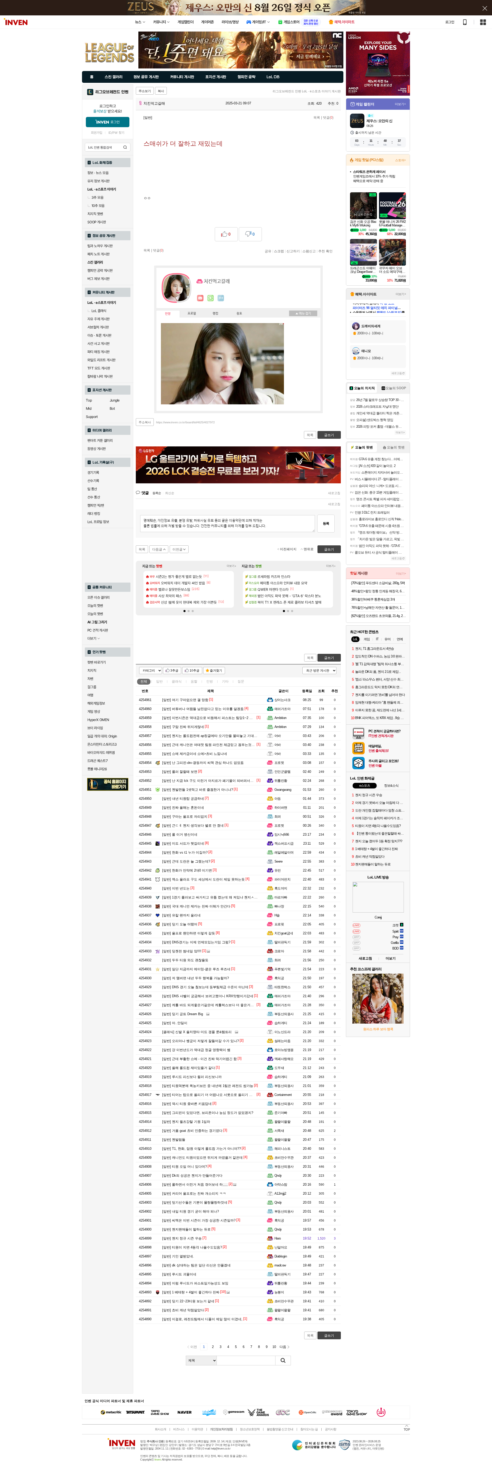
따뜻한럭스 (282, 987)
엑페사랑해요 (284, 1059)
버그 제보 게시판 (98, 279)
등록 (326, 523)
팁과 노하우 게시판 (99, 246)
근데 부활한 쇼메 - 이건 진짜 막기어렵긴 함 (199, 1059)
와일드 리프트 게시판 (101, 360)
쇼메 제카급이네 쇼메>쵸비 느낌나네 (194, 754)
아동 (277, 799)
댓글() (328, 117)
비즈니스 (178, 1429)
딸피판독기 (282, 942)
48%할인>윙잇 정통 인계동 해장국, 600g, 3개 (378, 591)
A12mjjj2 (280, 1193)
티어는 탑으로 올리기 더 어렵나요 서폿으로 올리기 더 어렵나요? (215, 1095)
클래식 (177, 681)
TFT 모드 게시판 (98, 368)
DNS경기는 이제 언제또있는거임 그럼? (196, 942)
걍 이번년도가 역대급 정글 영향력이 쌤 (196, 1050)
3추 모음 (97, 197)
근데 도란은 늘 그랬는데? (186, 861)
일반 (159, 681)
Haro (277, 1238)
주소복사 (145, 422)
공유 (268, 251)
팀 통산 (92, 489)
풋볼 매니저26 (97, 769)
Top (89, 400)
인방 (209, 681)
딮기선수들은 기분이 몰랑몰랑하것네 (194, 1202)
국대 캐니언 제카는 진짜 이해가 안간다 (196, 906)
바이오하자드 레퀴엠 (101, 753)
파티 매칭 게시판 (98, 352)
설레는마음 (282, 1041)
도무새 (279, 1068)
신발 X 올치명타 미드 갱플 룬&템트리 (197, 1032)
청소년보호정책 (250, 1429)
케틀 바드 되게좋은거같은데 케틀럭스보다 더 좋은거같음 (209, 1005)
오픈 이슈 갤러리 (98, 597)
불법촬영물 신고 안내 (280, 1429)
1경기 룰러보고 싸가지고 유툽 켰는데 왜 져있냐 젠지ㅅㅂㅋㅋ (213, 897)
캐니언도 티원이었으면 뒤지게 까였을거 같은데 (202, 1158)
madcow (280, 1265)
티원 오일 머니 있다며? (184, 1166)
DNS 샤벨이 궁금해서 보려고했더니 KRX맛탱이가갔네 (207, 996)
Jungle (114, 400)
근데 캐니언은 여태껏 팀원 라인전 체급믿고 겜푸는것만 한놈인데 (215, 745)
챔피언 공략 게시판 (99, 270)
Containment (283, 1095)
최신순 (169, 493)
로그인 (449, 22)
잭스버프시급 (284, 843)
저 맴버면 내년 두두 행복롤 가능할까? (195, 978)
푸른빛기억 (282, 969)
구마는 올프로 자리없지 (184, 816)
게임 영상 (93, 711)
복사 (161, 91)
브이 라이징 (95, 728)
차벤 (90, 679)
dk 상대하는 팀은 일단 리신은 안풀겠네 (196, 1265)
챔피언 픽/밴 (95, 505)
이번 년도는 (176, 888)
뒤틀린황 (280, 781)
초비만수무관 (284, 1158)
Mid (88, 408)
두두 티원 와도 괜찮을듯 (185, 960)
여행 (90, 695)
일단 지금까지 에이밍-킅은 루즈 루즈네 (196, 969)
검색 (125, 147)
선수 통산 (93, 497)
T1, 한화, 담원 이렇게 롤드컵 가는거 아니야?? (201, 1149)
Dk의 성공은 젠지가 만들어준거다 (192, 1175)
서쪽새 (279, 1131)
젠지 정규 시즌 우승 (182, 1238)
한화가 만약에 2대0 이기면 (187, 870)
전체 (143, 681)
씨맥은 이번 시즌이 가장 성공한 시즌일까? (198, 1220)
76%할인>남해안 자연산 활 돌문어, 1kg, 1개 (378, 607)
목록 (316, 117)
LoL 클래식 (98, 311)
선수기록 (93, 481)
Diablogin (280, 1256)
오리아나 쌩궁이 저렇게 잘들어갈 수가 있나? (200, 1041)
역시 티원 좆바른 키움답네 (187, 1104)
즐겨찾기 (216, 670)
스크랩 (279, 251)
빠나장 (279, 906)
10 (274, 1347)
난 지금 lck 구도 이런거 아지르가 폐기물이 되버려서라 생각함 (213, 781)
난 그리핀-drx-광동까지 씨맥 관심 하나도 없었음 (203, 763)
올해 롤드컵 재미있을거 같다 (188, 1068)
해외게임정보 (96, 703)
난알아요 (280, 1247)
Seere (278, 861)
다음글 (157, 549)
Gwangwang (282, 790)
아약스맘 (280, 1184)
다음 (283, 1347)
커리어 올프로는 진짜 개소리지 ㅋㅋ (194, 1193)
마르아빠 (280, 897)
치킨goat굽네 (283, 933)
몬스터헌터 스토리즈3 (102, 744)
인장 (168, 314)
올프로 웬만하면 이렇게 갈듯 (188, 933)
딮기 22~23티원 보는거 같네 (188, 1301)
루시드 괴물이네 (179, 1274)
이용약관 (197, 1429)
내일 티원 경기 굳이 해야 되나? (190, 1211)
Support (92, 417)
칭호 (239, 313)
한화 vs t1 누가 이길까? (185, 852)
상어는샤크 (282, 700)
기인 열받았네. (178, 1256)
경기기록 (93, 473)
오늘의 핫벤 (95, 606)
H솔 (277, 915)
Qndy (278, 1175)
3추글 (174, 670)
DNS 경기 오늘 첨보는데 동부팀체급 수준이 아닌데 (205, 987)
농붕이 (279, 1292)
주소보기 (145, 91)
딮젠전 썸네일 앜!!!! (181, 951)
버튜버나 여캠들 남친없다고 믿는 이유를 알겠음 (203, 709)
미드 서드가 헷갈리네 (183, 843)
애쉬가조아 (282, 709)
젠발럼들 (173, 1140)
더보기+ (231, 566)
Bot (112, 408)
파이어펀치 (282, 879)
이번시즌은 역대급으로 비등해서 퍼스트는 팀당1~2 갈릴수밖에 (214, 718)
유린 (277, 870)
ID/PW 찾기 (116, 133)
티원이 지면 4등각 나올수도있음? (192, 1247)
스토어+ (400, 160)
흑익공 (279, 978)
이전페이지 (288, 549)
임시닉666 (281, 834)
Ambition (280, 718)
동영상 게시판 (96, 449)
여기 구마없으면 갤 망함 (185, 700)
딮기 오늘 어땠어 (179, 924)
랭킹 (215, 313)
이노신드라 (282, 1032)
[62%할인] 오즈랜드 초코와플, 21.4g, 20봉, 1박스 (378, 616)
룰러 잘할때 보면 (179, 772)
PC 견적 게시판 (97, 630)
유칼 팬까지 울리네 (181, 915)
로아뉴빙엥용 (284, 1050)
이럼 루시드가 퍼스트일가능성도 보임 (195, 1283)
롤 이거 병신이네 (179, 834)
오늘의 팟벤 (95, 614)
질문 (241, 681)
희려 (277, 816)
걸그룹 (91, 687)
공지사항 (330, 1429)
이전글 (177, 549)
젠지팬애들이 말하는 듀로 (186, 1229)
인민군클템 (282, 772)
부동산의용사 (284, 1014)
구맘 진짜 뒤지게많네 (183, 727)
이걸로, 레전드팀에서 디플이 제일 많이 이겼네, (202, 1319)
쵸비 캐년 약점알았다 (183, 1310)
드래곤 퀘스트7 (97, 761)
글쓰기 (329, 658)
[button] (184, 611)
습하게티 (280, 1023)
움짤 (194, 681)
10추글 (194, 670)
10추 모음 (97, 206)
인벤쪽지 (200, 298)
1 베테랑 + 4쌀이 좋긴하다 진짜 (190, 1292)
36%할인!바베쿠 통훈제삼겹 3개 (373, 599)
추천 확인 (325, 251)
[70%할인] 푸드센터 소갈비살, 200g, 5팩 (378, 583)
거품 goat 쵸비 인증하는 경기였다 (192, 1131)
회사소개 (160, 1429)
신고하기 (293, 251)
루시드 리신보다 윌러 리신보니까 (192, 1077)
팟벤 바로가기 (96, 662)
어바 (277, 736)
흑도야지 (280, 888)
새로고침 (334, 493)
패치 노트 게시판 (98, 254)
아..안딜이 (174, 1023)
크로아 (279, 951)
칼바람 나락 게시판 (99, 376)
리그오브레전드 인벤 (111, 92)
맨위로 (309, 549)
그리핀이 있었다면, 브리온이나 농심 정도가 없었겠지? (207, 1113)
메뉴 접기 (303, 313)
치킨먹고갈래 (153, 103)
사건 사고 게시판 (98, 344)
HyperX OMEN (98, 720)
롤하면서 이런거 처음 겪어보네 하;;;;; (195, 1184)
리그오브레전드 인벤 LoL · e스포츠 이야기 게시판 (307, 91)
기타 (225, 681)
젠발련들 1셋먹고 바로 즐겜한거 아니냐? (197, 790)
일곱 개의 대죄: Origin (102, 736)
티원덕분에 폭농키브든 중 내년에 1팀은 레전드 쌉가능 (207, 1086)
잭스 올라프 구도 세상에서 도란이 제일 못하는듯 (203, 879)
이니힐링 (210, 298)
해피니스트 (282, 1149)
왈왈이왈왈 (282, 1122)
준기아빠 (280, 1113)
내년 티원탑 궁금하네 (183, 799)
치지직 (91, 670)
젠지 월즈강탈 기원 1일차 (186, 1122)
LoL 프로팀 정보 (98, 522)
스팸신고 (309, 251)
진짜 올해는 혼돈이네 (183, 808)
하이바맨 (280, 808)
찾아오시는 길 (309, 1429)
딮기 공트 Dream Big (182, 1014)
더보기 (221, 298)
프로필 (192, 313)
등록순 (156, 493)
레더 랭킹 (93, 514)
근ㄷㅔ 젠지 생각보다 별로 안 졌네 (193, 825)
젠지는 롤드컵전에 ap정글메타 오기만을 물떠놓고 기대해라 (211, 736)
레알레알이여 (284, 852)
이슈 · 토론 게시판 (99, 335)
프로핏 (279, 763)
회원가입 (96, 133)
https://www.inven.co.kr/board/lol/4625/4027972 (185, 422)
